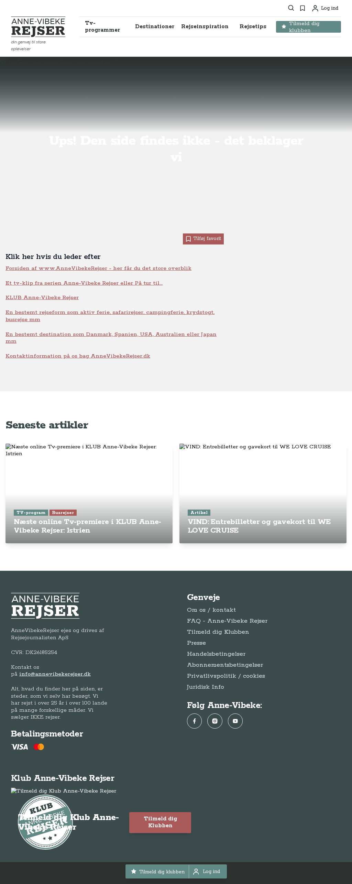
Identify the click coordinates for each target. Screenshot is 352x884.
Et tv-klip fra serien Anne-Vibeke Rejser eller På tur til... (84, 283)
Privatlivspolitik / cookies (226, 676)
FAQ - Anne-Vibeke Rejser (227, 621)
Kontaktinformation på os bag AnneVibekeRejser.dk (78, 356)
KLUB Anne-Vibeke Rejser (42, 297)
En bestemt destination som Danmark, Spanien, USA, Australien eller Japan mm (111, 338)
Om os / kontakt (211, 610)
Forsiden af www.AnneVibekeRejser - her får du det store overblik (98, 268)
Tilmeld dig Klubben (218, 632)
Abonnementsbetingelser (225, 665)
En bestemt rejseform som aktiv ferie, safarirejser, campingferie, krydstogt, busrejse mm (110, 316)
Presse (196, 643)
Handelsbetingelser (216, 654)
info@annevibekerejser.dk (55, 674)
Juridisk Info (205, 687)
